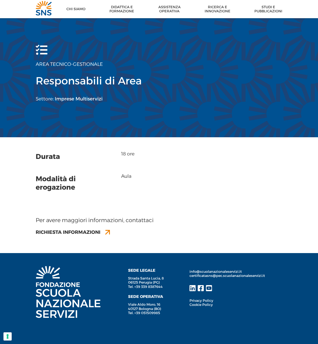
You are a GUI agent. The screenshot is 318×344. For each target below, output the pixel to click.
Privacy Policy (201, 301)
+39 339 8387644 (148, 287)
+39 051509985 (147, 313)
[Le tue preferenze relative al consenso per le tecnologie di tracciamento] (7, 336)
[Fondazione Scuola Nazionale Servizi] (68, 268)
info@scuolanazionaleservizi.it (216, 272)
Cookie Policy (201, 305)
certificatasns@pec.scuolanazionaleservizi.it (227, 276)
